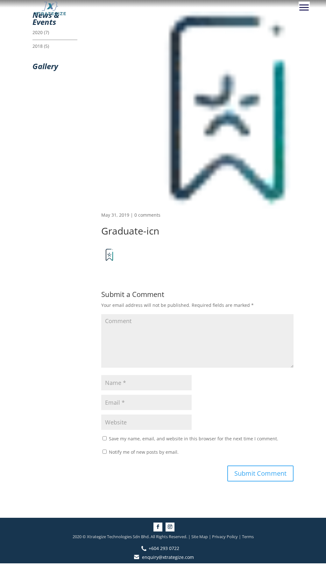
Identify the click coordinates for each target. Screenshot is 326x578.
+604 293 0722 (164, 548)
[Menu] (304, 7)
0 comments (147, 215)
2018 (37, 46)
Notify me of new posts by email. (144, 452)
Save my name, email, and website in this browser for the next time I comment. (193, 439)
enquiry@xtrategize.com (168, 557)
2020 (37, 32)
